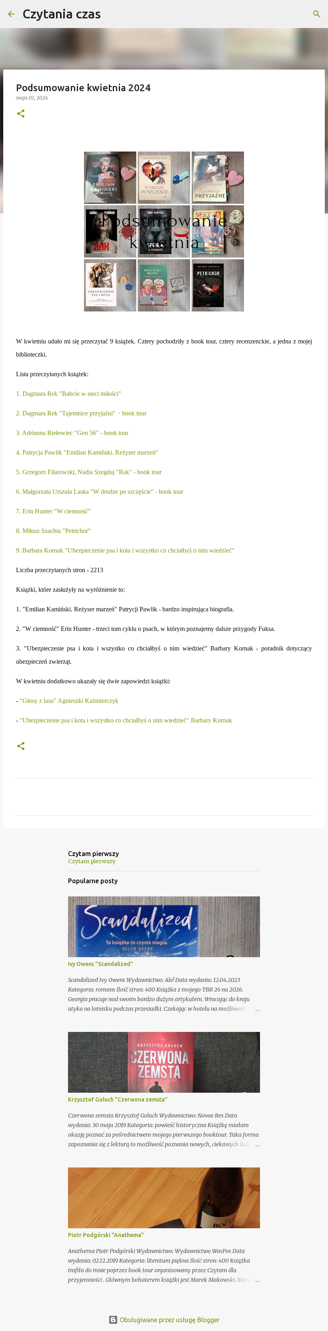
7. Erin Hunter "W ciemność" (53, 511)
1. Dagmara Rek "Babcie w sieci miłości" (68, 393)
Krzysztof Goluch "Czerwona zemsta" (118, 1099)
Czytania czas (61, 13)
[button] (21, 114)
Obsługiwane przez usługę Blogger (169, 1319)
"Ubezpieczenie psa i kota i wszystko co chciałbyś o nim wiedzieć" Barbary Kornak (126, 720)
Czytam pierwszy (92, 861)
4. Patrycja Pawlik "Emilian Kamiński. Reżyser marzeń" (87, 452)
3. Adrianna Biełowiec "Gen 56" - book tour (72, 432)
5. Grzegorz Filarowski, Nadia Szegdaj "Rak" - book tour (89, 472)
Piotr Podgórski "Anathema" (106, 1235)
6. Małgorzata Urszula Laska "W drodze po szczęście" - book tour (99, 491)
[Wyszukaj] (112, 14)
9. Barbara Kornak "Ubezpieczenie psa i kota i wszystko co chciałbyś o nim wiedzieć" (125, 550)
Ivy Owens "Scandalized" (100, 964)
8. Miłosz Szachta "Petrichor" (53, 530)
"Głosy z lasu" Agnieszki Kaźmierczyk (69, 700)
